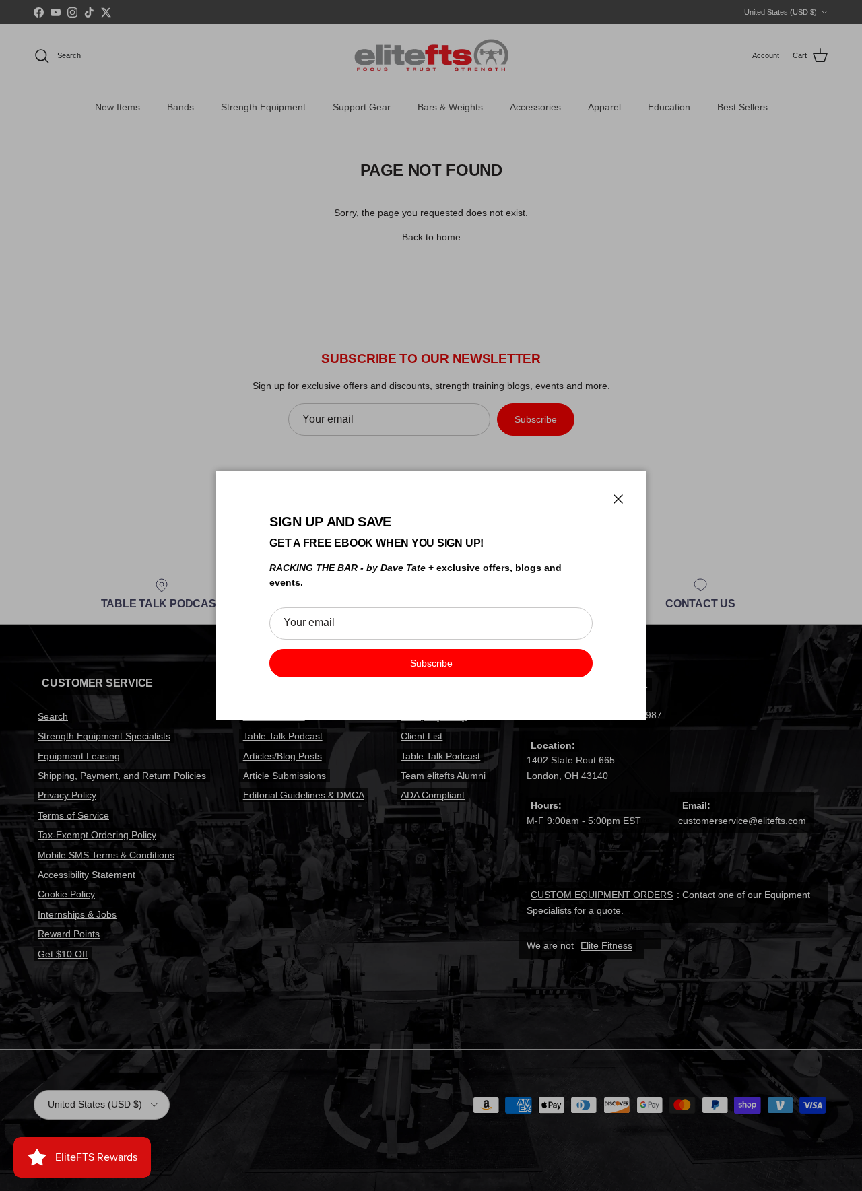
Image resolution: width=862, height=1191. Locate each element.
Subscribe (431, 663)
